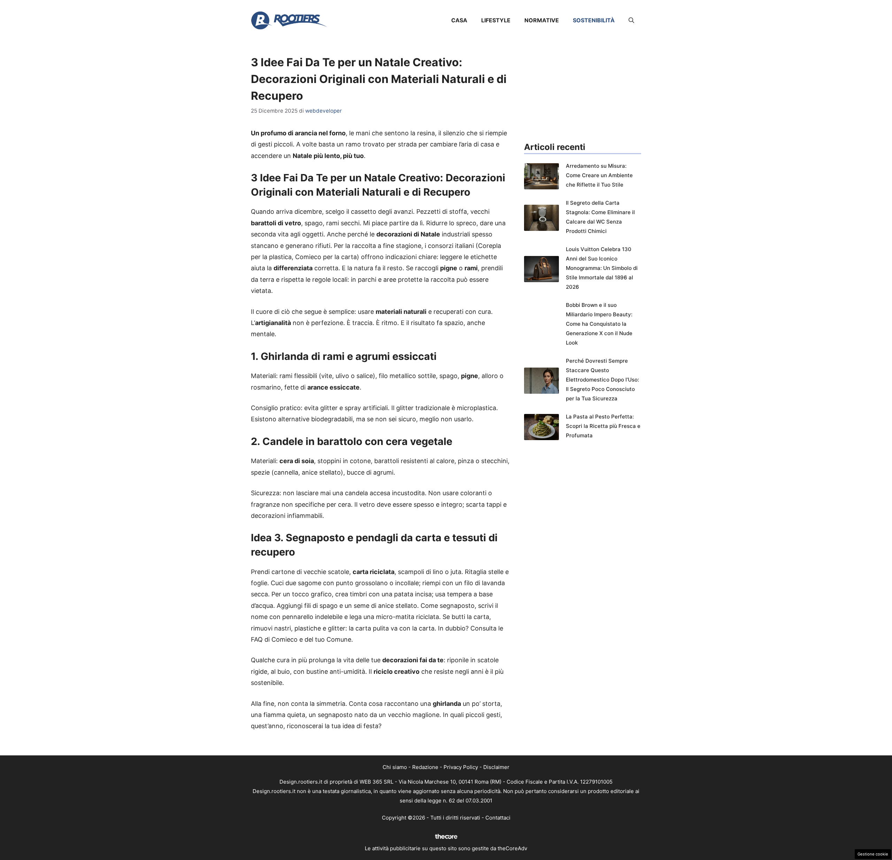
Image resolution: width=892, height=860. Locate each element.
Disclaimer (496, 767)
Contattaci (497, 817)
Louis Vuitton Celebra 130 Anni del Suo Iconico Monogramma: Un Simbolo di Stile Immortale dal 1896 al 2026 (602, 268)
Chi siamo (395, 767)
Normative (541, 20)
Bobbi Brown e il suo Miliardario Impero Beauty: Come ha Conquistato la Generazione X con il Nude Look (599, 324)
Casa (459, 20)
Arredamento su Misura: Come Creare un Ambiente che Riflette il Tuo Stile (599, 175)
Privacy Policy (461, 767)
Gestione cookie (873, 854)
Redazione (425, 767)
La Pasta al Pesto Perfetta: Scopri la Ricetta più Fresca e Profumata (603, 426)
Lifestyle (495, 20)
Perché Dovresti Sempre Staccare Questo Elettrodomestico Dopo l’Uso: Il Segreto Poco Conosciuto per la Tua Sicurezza (602, 379)
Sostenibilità (594, 20)
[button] (631, 20)
